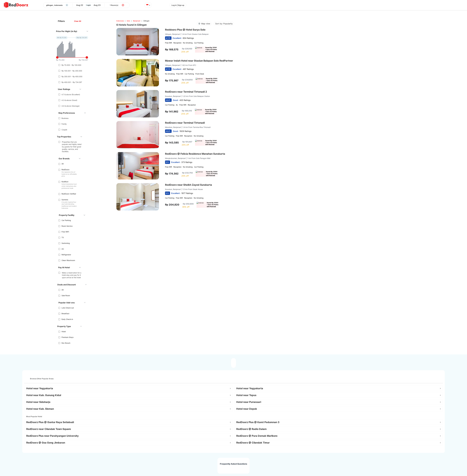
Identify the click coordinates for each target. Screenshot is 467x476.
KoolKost (65, 182)
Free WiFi (65, 232)
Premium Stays (68, 337)
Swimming (66, 243)
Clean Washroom (68, 260)
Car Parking (66, 220)
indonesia (120, 21)
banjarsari (136, 21)
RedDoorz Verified (69, 194)
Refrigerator (66, 255)
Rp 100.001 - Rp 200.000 (72, 71)
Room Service (67, 226)
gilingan (146, 21)
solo (128, 21)
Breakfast (65, 313)
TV (63, 237)
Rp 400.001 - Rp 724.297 (72, 82)
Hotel (64, 331)
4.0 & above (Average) (71, 106)
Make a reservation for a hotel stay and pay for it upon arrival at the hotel (71, 275)
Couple (64, 130)
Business (65, 118)
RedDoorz (65, 170)
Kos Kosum (66, 343)
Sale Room (66, 295)
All (62, 164)
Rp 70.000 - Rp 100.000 (71, 65)
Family (64, 124)
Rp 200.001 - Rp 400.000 (72, 76)
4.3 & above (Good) (69, 100)
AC (63, 249)
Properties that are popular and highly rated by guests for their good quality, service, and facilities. (71, 146)
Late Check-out (68, 308)
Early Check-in (67, 319)
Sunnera (65, 200)
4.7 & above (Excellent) (71, 94)
